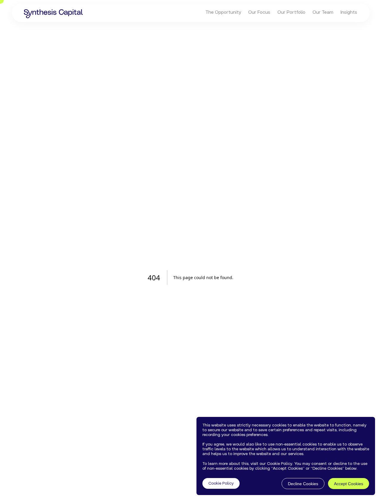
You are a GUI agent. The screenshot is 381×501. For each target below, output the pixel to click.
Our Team (323, 12)
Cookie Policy (221, 484)
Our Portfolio (291, 12)
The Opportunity (223, 12)
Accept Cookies (348, 483)
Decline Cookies (303, 483)
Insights (349, 12)
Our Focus (259, 12)
